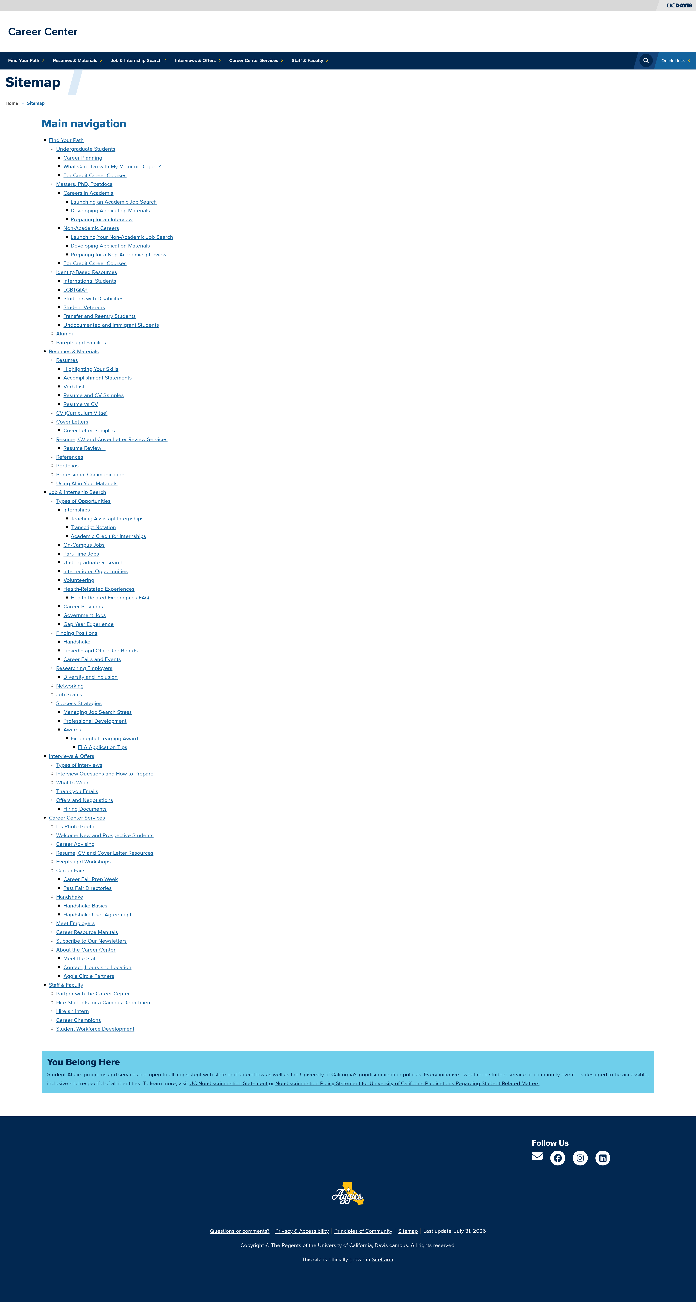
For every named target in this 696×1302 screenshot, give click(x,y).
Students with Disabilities (93, 298)
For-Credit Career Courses (95, 175)
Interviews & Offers (195, 60)
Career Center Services (253, 60)
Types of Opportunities (83, 501)
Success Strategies (79, 703)
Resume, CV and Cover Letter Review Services (111, 439)
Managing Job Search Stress (97, 712)
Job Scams (69, 694)
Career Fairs (71, 870)
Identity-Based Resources (86, 272)
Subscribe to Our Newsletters (91, 941)
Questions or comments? (240, 1231)
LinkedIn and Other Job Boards (100, 650)
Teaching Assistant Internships (107, 518)
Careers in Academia (88, 193)
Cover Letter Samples (89, 430)
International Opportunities (95, 571)
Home (11, 103)
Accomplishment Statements (97, 377)
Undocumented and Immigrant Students (111, 325)
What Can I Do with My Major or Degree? (112, 166)
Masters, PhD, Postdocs (84, 184)
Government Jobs (84, 615)
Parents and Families (81, 342)
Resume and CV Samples (93, 395)
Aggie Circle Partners (88, 976)
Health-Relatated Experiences (98, 589)
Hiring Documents (85, 809)
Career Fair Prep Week (90, 879)
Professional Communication (90, 474)
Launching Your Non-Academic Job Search (122, 237)
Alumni (64, 333)
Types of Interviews (79, 765)
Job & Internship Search (136, 60)
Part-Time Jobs (81, 554)
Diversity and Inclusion (90, 677)
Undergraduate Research (93, 562)
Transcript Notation (93, 527)
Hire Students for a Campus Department (104, 1002)
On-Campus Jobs (84, 545)
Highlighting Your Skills (90, 369)
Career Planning (82, 158)
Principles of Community (363, 1231)
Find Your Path (23, 60)
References (69, 457)
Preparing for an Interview (102, 219)
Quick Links (673, 60)
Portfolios (67, 465)
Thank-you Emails (77, 791)
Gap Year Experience (88, 624)
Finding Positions (76, 633)
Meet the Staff (80, 958)
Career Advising (75, 844)
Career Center (43, 31)
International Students (89, 281)
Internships (76, 509)
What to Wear (72, 782)
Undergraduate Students (85, 149)
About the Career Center (85, 950)
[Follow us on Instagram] (580, 1158)
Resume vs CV (80, 404)
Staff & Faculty (307, 60)
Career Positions (83, 606)
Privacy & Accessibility (302, 1231)
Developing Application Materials (110, 210)
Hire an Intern (72, 1011)
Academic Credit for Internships (108, 536)
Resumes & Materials (75, 60)
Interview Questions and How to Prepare (105, 773)
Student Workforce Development (95, 1029)
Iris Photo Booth (75, 826)
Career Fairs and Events (92, 659)
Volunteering (78, 580)
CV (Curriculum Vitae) (81, 413)
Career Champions (78, 1020)
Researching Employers (84, 668)
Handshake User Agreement (97, 914)
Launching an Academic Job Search (114, 202)
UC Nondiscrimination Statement (228, 1083)
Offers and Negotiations (84, 800)
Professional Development (95, 721)
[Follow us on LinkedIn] (602, 1158)
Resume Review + (84, 448)
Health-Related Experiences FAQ (110, 597)
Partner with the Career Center (93, 993)
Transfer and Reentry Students (99, 316)
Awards (72, 729)
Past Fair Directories (87, 888)
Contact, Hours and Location (97, 967)
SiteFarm (382, 1259)
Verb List (73, 386)
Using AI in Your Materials (86, 483)
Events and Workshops (83, 861)
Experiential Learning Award (104, 738)
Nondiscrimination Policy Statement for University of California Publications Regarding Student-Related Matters (407, 1083)
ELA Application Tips (102, 747)
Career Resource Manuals (87, 932)
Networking (70, 686)
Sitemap (408, 1231)
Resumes (67, 360)
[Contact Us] (537, 1158)
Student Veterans (84, 307)
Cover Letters (72, 422)
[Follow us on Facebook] (557, 1158)
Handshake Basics (85, 905)
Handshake (76, 641)
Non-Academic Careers (91, 228)
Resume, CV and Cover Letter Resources (104, 853)
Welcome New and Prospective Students (105, 835)
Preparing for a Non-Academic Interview (118, 254)
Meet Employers (75, 923)
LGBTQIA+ (75, 290)
